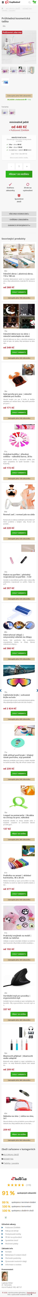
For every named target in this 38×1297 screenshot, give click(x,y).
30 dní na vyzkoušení (13, 1237)
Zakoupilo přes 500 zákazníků (19, 96)
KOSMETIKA (27, 8)
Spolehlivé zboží (11, 1240)
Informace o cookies (13, 1264)
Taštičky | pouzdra (8, 10)
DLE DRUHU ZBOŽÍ (13, 8)
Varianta (5, 107)
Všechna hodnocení (19, 214)
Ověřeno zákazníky (19, 219)
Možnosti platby (11, 1243)
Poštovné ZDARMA (12, 1227)
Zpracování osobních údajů (16, 1261)
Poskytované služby (13, 1234)
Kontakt (8, 1252)
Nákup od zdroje (11, 1231)
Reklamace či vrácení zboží (15, 1255)
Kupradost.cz (31, 1293)
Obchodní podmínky (13, 1258)
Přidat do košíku (19, 174)
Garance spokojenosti (19, 225)
